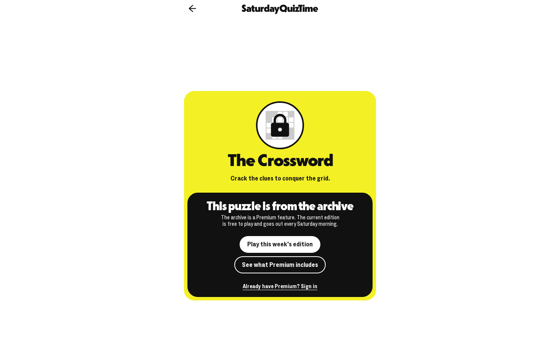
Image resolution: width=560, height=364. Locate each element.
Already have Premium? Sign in (280, 287)
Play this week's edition (280, 244)
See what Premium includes (280, 264)
